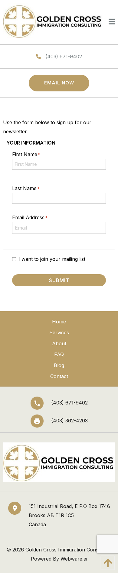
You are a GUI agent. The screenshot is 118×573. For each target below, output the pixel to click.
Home (59, 322)
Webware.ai (74, 559)
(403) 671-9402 (63, 56)
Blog (59, 365)
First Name (26, 154)
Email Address (30, 217)
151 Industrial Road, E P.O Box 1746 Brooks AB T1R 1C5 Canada (69, 515)
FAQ (59, 354)
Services (59, 332)
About (59, 343)
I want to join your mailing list (51, 259)
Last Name (26, 188)
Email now (59, 83)
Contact (59, 376)
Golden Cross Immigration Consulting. (68, 550)
